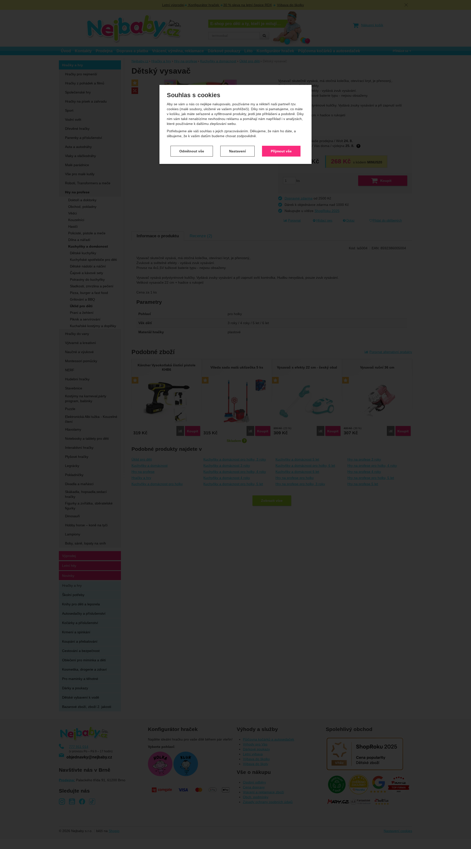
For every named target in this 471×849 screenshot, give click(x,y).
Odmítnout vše (191, 151)
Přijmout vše (281, 151)
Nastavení (237, 151)
